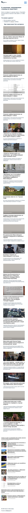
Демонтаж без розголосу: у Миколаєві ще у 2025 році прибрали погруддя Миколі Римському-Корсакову (11, 276)
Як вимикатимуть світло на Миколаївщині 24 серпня (14, 484)
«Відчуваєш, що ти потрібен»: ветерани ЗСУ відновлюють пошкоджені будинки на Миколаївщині (12, 176)
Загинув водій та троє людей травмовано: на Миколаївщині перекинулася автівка (12, 56)
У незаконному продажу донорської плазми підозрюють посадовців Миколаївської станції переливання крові (13, 321)
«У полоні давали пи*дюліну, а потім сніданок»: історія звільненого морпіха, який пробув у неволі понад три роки (14, 424)
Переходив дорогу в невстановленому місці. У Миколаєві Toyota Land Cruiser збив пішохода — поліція (12, 491)
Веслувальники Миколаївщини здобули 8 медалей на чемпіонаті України (13, 236)
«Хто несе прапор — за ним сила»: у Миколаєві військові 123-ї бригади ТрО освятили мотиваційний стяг (14, 363)
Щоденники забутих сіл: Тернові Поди (13, 197)
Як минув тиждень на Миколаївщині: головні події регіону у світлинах (16, 496)
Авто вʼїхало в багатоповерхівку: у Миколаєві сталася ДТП (15, 457)
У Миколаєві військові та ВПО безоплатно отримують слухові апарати (12, 403)
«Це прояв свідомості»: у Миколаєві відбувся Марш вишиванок (16, 470)
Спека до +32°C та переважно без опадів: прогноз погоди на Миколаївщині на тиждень (13, 438)
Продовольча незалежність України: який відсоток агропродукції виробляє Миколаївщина (16, 451)
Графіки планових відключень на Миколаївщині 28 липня (13, 216)
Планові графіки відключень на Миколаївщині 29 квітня (12, 75)
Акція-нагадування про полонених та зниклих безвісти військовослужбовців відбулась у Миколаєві (16, 444)
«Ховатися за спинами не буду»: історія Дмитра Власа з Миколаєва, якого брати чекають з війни (14, 135)
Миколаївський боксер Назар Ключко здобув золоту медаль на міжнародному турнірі (13, 342)
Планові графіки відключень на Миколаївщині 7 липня (12, 114)
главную (12, 21)
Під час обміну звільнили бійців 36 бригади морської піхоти (13, 37)
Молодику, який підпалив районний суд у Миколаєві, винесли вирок (14, 383)
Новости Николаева (5, 440)
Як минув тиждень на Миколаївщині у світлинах (11, 255)
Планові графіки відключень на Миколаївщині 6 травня (12, 95)
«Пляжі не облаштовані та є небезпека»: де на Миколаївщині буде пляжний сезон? (13, 155)
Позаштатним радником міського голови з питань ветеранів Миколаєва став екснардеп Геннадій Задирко (13, 298)
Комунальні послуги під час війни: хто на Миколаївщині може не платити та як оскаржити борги (16, 477)
